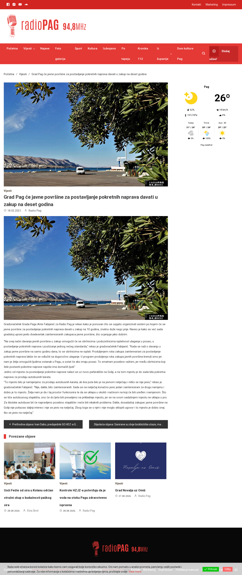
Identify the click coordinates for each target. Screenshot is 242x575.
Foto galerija (60, 54)
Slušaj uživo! (219, 55)
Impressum (229, 4)
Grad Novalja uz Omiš (130, 490)
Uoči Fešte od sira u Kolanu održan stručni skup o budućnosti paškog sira (28, 498)
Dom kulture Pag (185, 54)
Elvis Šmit (33, 510)
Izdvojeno (109, 48)
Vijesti (27, 48)
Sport (78, 48)
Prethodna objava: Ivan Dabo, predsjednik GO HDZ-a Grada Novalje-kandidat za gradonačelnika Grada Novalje (47, 424)
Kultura (92, 48)
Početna (12, 48)
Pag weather (207, 145)
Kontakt (196, 4)
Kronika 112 (143, 54)
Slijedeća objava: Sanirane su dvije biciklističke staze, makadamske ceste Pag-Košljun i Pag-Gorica (131, 424)
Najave (45, 48)
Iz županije (162, 54)
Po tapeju (126, 54)
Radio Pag (35, 210)
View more (135, 571)
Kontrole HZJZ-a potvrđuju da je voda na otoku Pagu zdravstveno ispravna (83, 498)
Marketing (212, 4)
